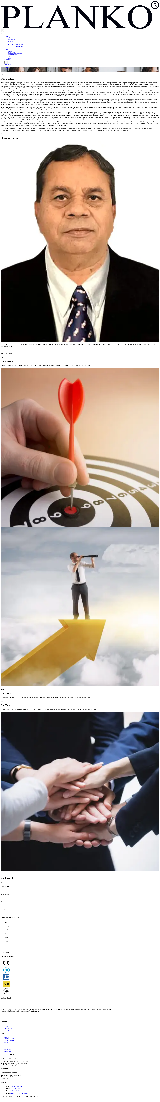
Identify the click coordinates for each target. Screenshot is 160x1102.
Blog (9, 58)
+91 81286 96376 (16, 1086)
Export (10, 51)
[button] (7, 38)
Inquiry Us (7, 1051)
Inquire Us (7, 64)
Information (11, 39)
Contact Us (7, 1049)
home (6, 67)
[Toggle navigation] (1, 33)
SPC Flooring (8, 1028)
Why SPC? (11, 41)
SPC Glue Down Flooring (16, 44)
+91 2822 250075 (16, 1088)
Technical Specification (15, 53)
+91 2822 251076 (14, 1091)
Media (10, 56)
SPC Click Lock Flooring (15, 46)
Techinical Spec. (9, 1038)
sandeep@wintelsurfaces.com (19, 1093)
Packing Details (12, 54)
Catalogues (7, 1030)
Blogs (6, 1042)
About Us (7, 69)
